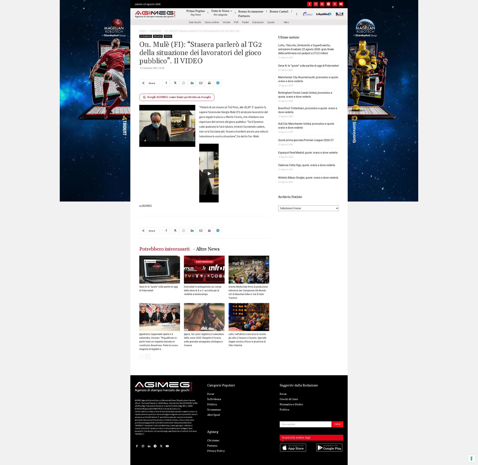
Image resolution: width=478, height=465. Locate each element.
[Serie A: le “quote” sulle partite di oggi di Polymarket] (159, 270)
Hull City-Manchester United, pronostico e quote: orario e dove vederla (306, 125)
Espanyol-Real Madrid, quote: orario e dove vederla (308, 152)
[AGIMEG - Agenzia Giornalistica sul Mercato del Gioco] (155, 14)
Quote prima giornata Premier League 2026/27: (306, 140)
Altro (286, 22)
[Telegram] (328, 4)
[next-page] (147, 356)
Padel (245, 22)
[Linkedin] (322, 4)
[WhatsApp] (183, 83)
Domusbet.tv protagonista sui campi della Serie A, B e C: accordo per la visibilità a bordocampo (202, 290)
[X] (334, 4)
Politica (168, 36)
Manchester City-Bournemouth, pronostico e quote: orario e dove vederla (308, 79)
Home (142, 30)
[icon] (293, 451)
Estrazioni (258, 22)
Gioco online (212, 22)
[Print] (209, 83)
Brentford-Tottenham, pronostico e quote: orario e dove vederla (307, 110)
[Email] (200, 83)
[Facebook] (309, 4)
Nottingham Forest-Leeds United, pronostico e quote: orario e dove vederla (305, 94)
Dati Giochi (195, 22)
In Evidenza (155, 30)
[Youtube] (341, 4)
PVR (236, 22)
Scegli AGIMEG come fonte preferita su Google (179, 97)
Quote (270, 22)
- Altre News (206, 249)
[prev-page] (141, 356)
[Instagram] (316, 4)
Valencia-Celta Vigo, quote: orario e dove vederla (306, 165)
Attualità (158, 36)
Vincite (226, 22)
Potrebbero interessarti (164, 249)
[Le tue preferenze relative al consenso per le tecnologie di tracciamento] (471, 458)
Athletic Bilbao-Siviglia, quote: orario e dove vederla (308, 177)
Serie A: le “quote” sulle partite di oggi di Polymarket (308, 65)
